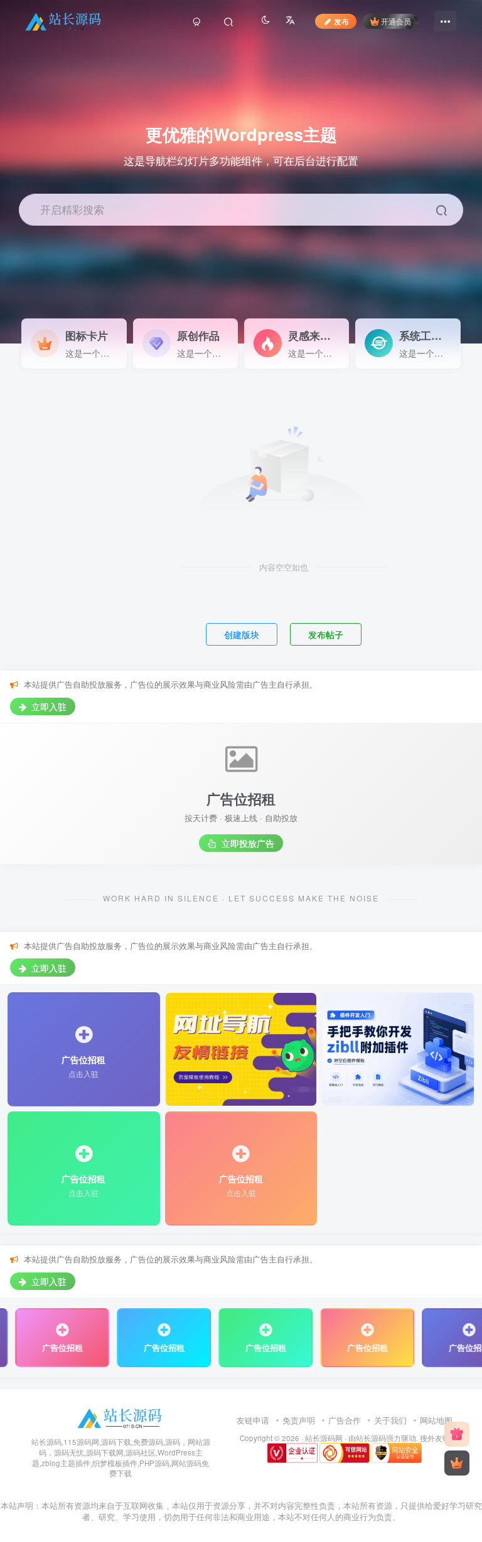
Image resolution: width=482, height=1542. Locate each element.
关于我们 (390, 1420)
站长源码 (371, 1438)
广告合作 (344, 1420)
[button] (465, 337)
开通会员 (396, 21)
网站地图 (436, 1420)
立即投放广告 (246, 843)
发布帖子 (325, 634)
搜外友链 (435, 1438)
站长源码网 (324, 1438)
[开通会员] (456, 1463)
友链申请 (253, 1420)
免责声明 (298, 1420)
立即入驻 (48, 706)
